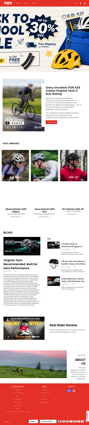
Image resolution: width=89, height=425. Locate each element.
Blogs (44, 396)
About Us (44, 390)
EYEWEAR (26, 3)
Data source (51, 122)
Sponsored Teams (44, 393)
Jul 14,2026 (7, 271)
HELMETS (18, 3)
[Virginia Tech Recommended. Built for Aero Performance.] (21, 246)
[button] (76, 3)
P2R (15, 271)
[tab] (42, 68)
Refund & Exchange (17, 393)
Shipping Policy (17, 405)
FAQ (18, 396)
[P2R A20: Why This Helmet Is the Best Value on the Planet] (53, 264)
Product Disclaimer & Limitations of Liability (18, 411)
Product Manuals (44, 402)
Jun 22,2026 (65, 249)
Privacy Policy (17, 399)
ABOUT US (34, 3)
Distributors (44, 399)
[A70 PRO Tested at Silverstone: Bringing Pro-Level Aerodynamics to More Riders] (53, 245)
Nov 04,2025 (65, 267)
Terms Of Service (18, 402)
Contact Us (18, 390)
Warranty (17, 408)
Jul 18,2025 (65, 284)
